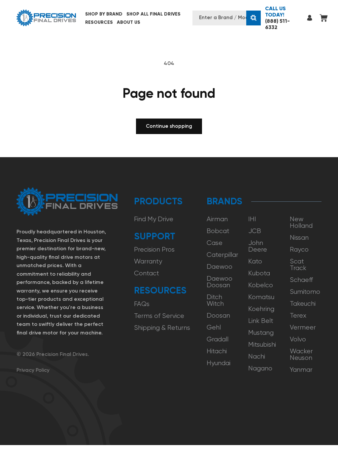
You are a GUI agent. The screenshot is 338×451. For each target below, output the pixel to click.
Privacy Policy (33, 370)
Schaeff (301, 280)
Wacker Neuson (301, 354)
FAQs (142, 304)
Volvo (298, 339)
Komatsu (261, 297)
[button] (103, 14)
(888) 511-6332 (277, 17)
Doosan (218, 315)
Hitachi (217, 351)
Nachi (256, 356)
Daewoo (219, 266)
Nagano (260, 368)
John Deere (257, 246)
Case (214, 243)
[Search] (253, 18)
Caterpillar (222, 255)
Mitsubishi (262, 344)
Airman (217, 219)
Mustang (261, 332)
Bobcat (218, 231)
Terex (298, 315)
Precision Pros (154, 249)
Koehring (261, 309)
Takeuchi (303, 303)
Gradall (217, 339)
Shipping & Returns (162, 327)
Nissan (299, 237)
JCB (254, 231)
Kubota (259, 273)
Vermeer (303, 327)
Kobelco (260, 285)
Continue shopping (169, 126)
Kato (255, 261)
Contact (146, 273)
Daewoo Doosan (219, 282)
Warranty (148, 261)
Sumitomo (305, 291)
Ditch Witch (215, 300)
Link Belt (260, 321)
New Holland (301, 222)
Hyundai (218, 363)
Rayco (299, 249)
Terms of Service (159, 316)
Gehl (214, 327)
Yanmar (301, 369)
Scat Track (298, 265)
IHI (252, 219)
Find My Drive (153, 219)
